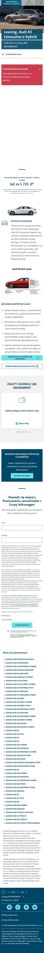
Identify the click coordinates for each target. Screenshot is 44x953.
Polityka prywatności (25, 635)
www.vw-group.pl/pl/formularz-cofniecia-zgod (24, 604)
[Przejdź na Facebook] (34, 907)
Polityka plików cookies (10, 920)
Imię (3, 523)
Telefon (4, 535)
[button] (18, 432)
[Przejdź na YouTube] (26, 907)
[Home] (3, 892)
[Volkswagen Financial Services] (11, 3)
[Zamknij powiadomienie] (39, 69)
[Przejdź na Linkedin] (9, 907)
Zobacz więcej (5, 615)
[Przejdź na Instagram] (17, 907)
